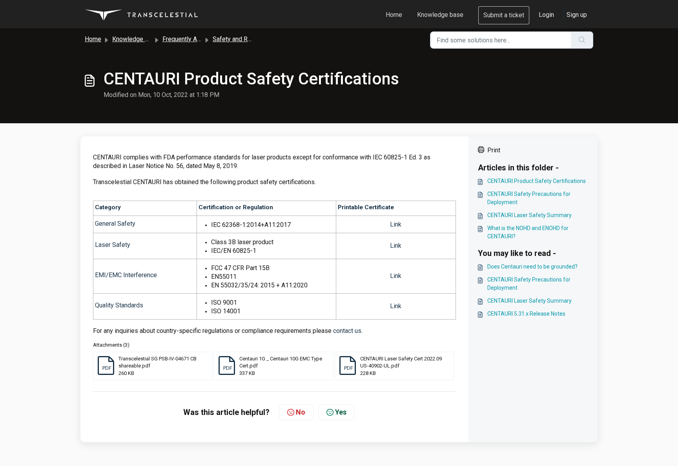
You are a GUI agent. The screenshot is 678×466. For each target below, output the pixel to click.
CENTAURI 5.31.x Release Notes (526, 314)
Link (395, 224)
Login (546, 14)
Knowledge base (440, 14)
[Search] (582, 40)
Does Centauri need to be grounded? (532, 266)
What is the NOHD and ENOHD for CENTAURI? (528, 232)
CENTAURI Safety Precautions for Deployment (528, 198)
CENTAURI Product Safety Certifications (536, 181)
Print (493, 150)
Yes (340, 412)
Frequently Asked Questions (201, 39)
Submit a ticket (503, 15)
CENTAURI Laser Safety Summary (529, 215)
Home (394, 14)
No (300, 412)
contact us (347, 330)
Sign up (577, 14)
